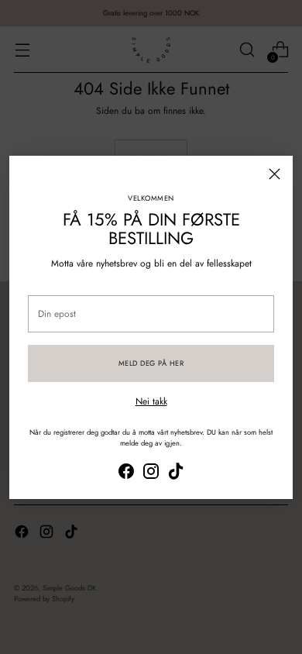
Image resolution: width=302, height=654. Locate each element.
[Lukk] (275, 174)
